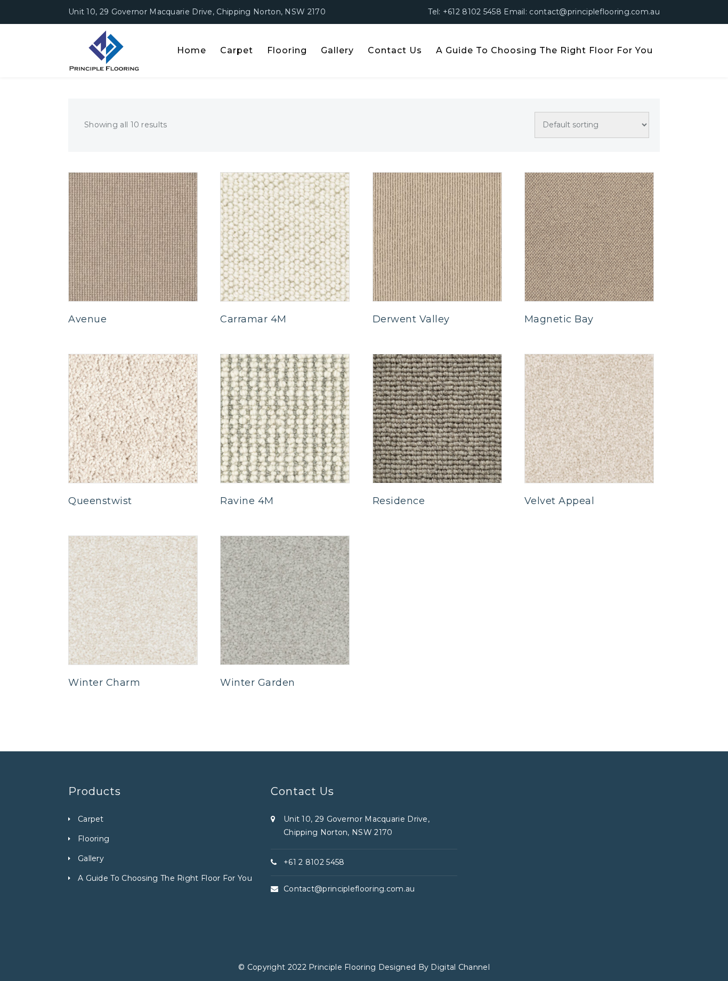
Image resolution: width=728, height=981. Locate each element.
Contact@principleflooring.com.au (349, 889)
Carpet (91, 819)
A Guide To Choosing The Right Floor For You (165, 878)
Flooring (93, 839)
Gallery (91, 858)
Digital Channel (460, 967)
